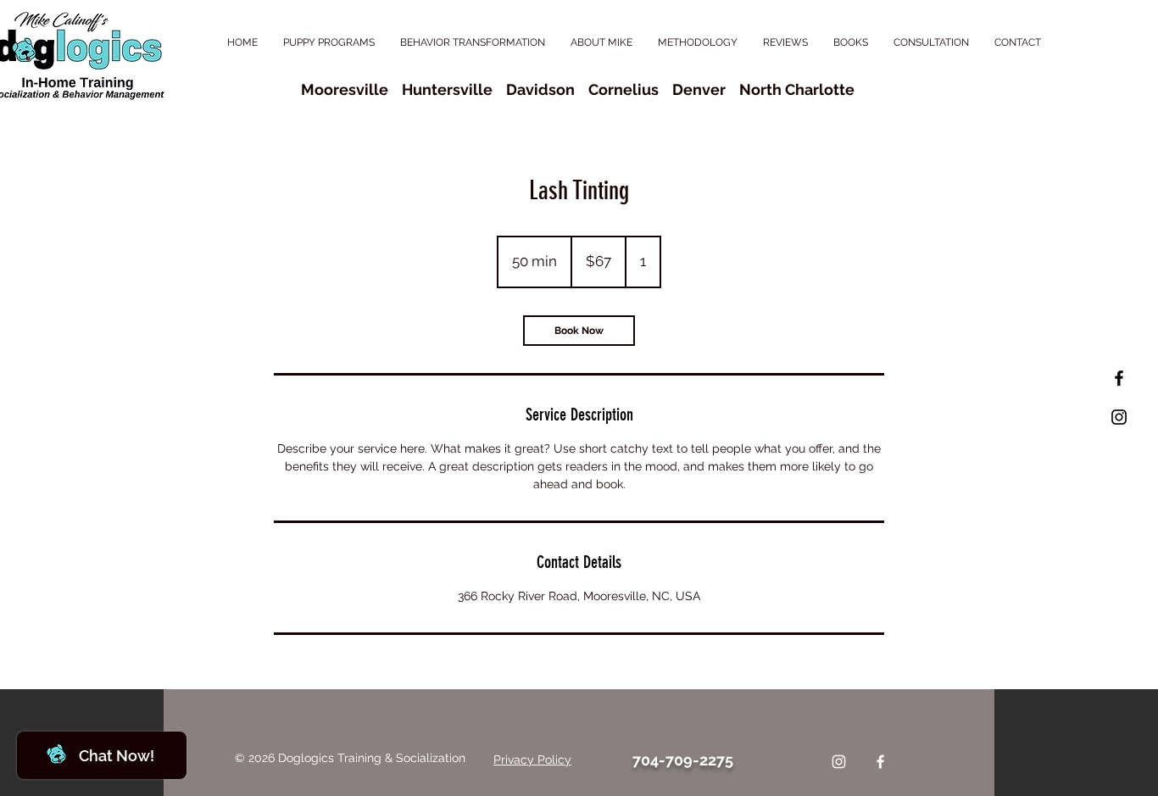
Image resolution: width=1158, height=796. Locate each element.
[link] (579, 330)
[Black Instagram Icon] (1119, 417)
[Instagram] (839, 762)
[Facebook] (880, 762)
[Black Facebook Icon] (1119, 378)
